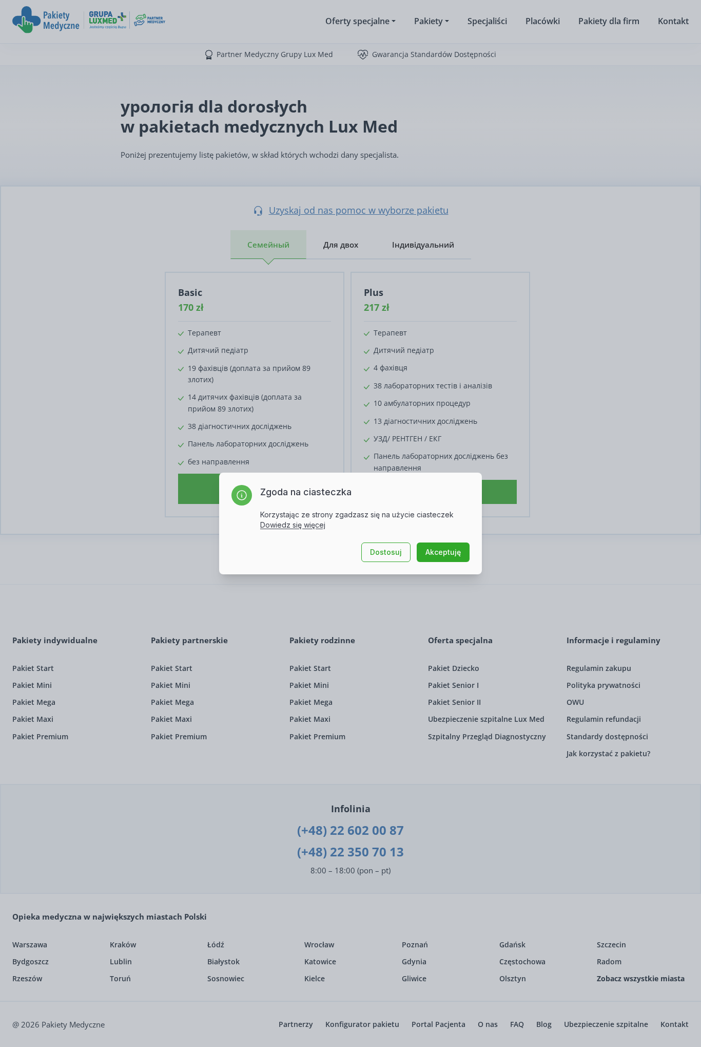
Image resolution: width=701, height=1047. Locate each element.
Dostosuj (386, 552)
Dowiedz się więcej (292, 524)
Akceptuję (443, 552)
